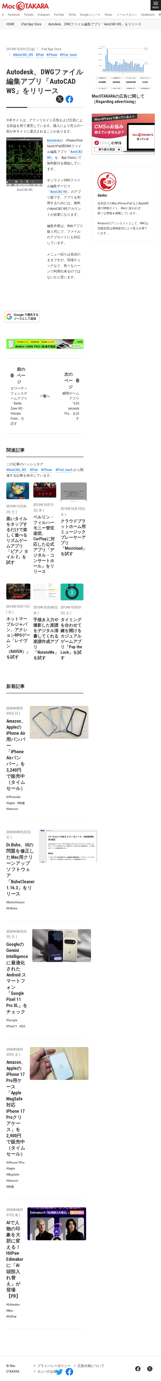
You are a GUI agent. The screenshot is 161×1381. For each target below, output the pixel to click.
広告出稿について (91, 1366)
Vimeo (108, 14)
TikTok (72, 14)
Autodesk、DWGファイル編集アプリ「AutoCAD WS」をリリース (95, 24)
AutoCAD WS (59, 192)
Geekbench (148, 14)
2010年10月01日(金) (20, 49)
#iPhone (51, 55)
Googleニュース (90, 14)
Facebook (14, 14)
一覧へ (45, 396)
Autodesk (53, 140)
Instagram (44, 14)
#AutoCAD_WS (23, 55)
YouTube (59, 14)
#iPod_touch (68, 55)
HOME (10, 24)
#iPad (40, 55)
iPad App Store (31, 24)
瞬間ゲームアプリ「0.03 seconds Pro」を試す (70, 396)
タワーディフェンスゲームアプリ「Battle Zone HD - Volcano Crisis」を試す (18, 396)
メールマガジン (127, 14)
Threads (29, 14)
